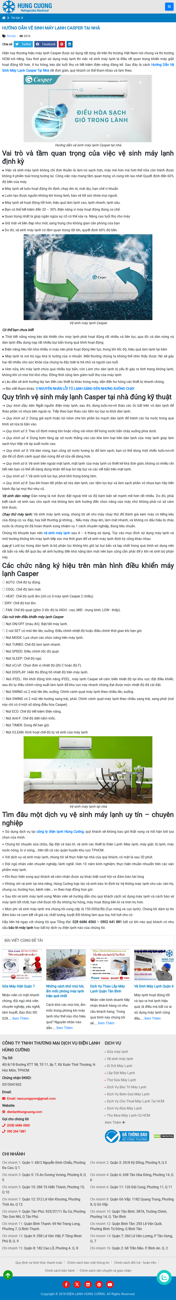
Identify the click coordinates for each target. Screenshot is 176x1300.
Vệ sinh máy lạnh (120, 1059)
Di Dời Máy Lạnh (119, 1066)
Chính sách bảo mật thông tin (88, 1263)
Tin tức (15, 18)
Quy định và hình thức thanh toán (38, 1263)
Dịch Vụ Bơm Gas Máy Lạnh (128, 1094)
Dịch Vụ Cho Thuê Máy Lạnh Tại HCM (135, 1101)
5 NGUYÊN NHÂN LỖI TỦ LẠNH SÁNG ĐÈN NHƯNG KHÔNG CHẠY (85, 389)
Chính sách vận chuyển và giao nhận (105, 1271)
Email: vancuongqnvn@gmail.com (31, 1098)
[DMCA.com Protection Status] (164, 1136)
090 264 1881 (16, 1131)
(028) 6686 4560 (18, 1125)
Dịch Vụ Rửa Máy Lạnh (124, 1108)
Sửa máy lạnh (117, 1052)
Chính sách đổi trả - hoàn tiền (135, 1263)
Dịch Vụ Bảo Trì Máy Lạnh (126, 1087)
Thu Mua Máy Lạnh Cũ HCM (128, 1115)
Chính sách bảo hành (60, 1271)
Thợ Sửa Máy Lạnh (121, 1080)
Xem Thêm (20, 1018)
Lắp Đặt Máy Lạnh (121, 1073)
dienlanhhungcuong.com (24, 1112)
